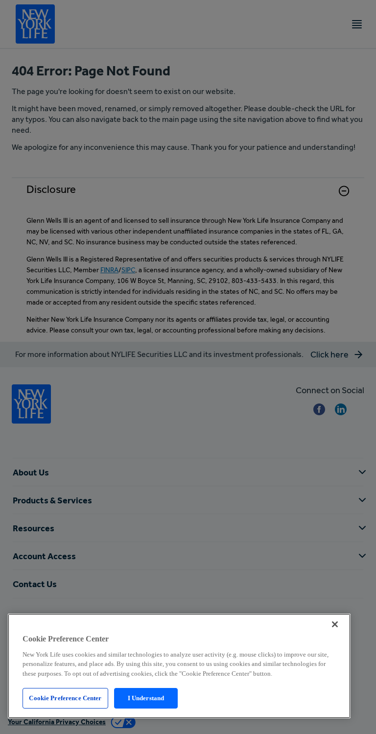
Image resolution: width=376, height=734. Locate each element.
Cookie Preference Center (65, 698)
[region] (179, 666)
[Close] (335, 624)
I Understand (146, 698)
